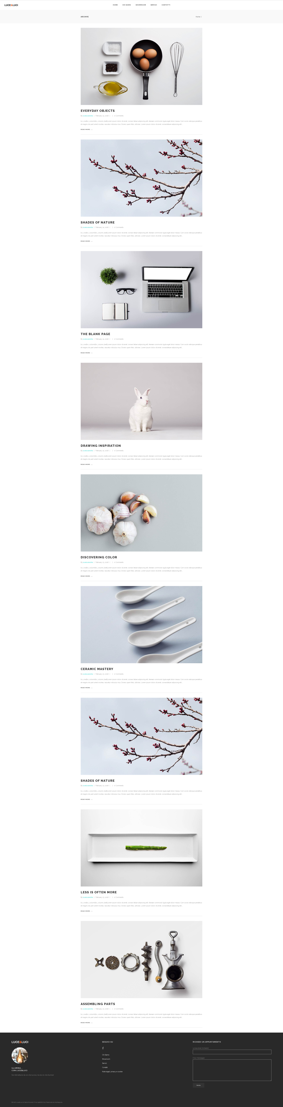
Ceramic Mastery (97, 669)
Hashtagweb (58, 1102)
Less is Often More (99, 892)
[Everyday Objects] (141, 66)
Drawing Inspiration (101, 446)
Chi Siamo (105, 1055)
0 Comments (118, 116)
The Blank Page (95, 334)
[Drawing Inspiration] (141, 401)
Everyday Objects (98, 111)
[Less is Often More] (141, 847)
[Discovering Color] (141, 513)
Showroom (106, 1059)
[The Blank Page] (141, 289)
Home (198, 17)
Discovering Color (99, 557)
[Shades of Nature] (141, 178)
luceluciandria (88, 116)
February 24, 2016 (102, 116)
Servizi (104, 1063)
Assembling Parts (98, 1004)
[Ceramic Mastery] (141, 624)
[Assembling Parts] (141, 959)
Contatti (105, 1067)
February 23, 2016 (102, 562)
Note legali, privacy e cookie (112, 1071)
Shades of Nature (98, 222)
